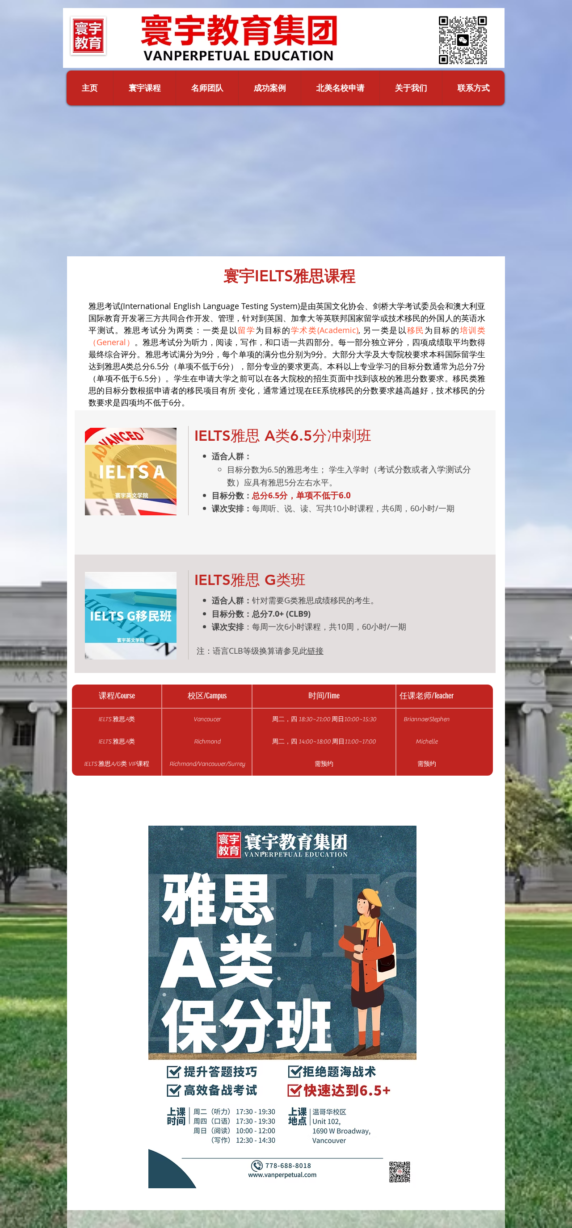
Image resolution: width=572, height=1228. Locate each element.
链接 (315, 650)
